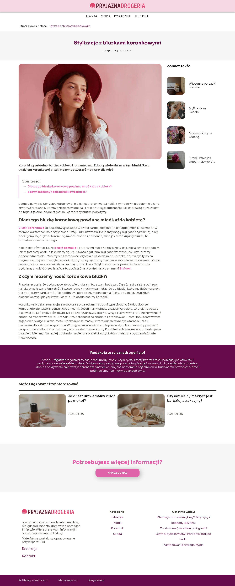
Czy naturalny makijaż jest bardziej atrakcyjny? (189, 398)
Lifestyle (141, 16)
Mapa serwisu (68, 580)
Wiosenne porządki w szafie (202, 85)
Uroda (91, 16)
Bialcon (125, 268)
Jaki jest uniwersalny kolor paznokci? (91, 398)
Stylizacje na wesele (197, 110)
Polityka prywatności (33, 580)
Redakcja (29, 549)
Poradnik (122, 16)
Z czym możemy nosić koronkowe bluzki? (57, 192)
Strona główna (28, 26)
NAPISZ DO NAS (117, 472)
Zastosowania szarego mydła (183, 545)
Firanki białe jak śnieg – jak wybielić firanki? (202, 160)
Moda (106, 16)
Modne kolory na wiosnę (200, 135)
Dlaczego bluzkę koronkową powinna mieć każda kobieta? (70, 186)
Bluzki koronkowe (31, 228)
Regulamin (96, 580)
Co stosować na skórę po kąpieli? (183, 528)
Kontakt (28, 556)
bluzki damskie (65, 248)
